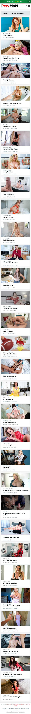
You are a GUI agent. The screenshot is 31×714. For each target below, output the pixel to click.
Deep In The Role (8, 217)
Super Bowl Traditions (10, 354)
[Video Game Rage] (15, 184)
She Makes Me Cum (9, 240)
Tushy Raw (8, 704)
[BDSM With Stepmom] (15, 366)
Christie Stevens (8, 352)
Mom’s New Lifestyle (9, 422)
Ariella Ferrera (7, 672)
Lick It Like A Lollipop (10, 583)
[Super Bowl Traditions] (15, 343)
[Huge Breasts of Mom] (15, 116)
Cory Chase (6, 558)
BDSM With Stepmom (9, 376)
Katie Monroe (7, 466)
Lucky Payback (8, 331)
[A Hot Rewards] (15, 24)
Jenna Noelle (7, 193)
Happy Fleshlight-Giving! (11, 58)
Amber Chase (6, 627)
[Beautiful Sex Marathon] (15, 252)
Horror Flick (6, 467)
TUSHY (15, 705)
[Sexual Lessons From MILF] (15, 595)
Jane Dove (6, 397)
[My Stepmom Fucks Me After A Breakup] (15, 480)
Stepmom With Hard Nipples (12, 697)
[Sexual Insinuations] (15, 70)
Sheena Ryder (7, 147)
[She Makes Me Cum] (15, 229)
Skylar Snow (6, 102)
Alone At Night (7, 445)
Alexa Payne (6, 79)
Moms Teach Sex (16, 704)
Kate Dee (5, 124)
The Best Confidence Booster (12, 103)
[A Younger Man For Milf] (15, 298)
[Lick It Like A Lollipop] (15, 572)
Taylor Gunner (7, 33)
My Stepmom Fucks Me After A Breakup (15, 490)
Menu (29, 6)
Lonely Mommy (7, 172)
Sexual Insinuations (9, 81)
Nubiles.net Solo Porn (25, 704)
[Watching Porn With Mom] (15, 527)
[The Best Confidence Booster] (15, 93)
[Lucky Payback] (15, 320)
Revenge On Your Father (10, 651)
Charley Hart (7, 306)
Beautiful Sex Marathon (10, 263)
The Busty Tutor (8, 285)
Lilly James (6, 238)
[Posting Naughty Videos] (15, 138)
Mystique (5, 511)
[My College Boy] (15, 389)
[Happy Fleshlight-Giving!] (15, 47)
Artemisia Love (7, 420)
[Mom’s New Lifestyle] (15, 411)
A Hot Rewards (7, 35)
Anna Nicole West (8, 488)
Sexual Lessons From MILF (11, 606)
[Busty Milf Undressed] (15, 618)
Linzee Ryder (6, 329)
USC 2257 (9, 712)
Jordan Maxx (6, 375)
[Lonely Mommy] (15, 161)
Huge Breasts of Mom (9, 126)
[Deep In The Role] (15, 207)
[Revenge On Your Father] (15, 641)
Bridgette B (6, 56)
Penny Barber (7, 261)
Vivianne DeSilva (7, 170)
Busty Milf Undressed (9, 628)
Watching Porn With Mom (11, 537)
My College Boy (8, 399)
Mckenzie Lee (6, 581)
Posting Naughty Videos (10, 149)
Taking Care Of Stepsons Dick (12, 674)
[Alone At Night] (15, 434)
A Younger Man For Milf (10, 308)
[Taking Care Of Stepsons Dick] (15, 663)
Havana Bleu (6, 284)
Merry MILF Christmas (10, 560)
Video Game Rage (8, 194)
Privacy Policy (15, 712)
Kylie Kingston (7, 604)
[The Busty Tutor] (15, 275)
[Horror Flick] (15, 457)
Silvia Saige (6, 695)
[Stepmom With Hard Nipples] (15, 686)
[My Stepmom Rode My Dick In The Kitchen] (15, 502)
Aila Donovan (7, 215)
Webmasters (21, 712)
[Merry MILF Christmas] (15, 550)
